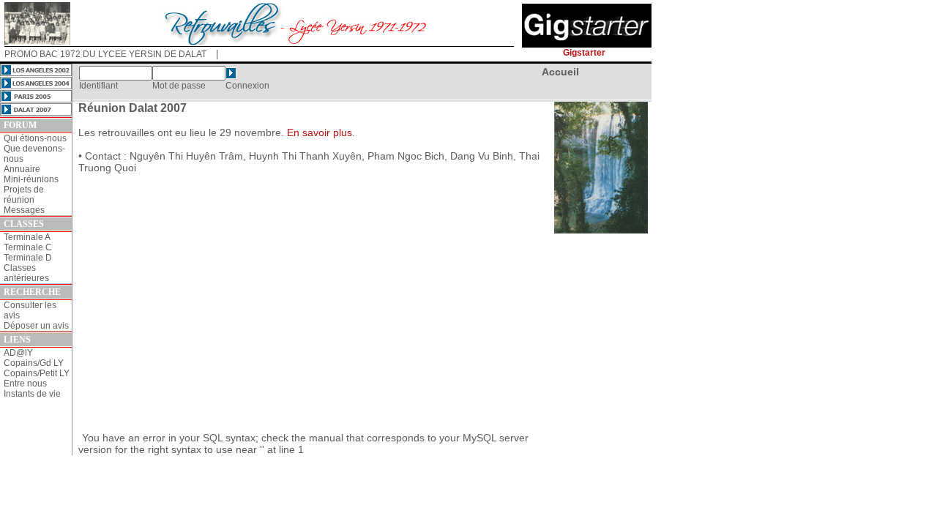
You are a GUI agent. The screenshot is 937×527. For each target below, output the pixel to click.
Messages (24, 210)
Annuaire (22, 169)
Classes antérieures (26, 273)
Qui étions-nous (35, 138)
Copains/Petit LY (37, 373)
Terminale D (28, 258)
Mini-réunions (31, 179)
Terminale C (28, 247)
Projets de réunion (24, 194)
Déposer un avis (36, 326)
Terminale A (27, 237)
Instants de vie (32, 394)
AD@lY (18, 353)
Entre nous (25, 383)
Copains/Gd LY (34, 363)
